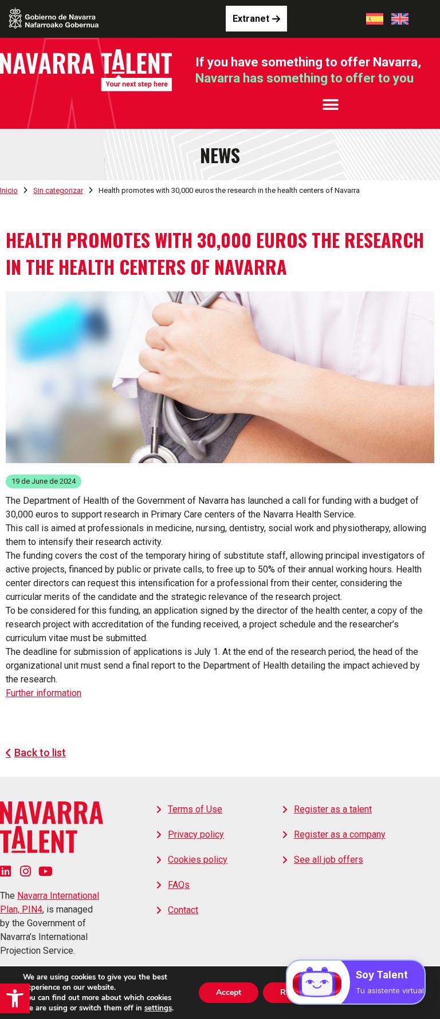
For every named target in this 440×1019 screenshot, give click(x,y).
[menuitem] (374, 18)
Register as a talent (333, 809)
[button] (15, 998)
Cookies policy (197, 859)
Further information (43, 693)
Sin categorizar (58, 190)
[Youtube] (46, 871)
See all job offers (328, 859)
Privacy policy (196, 834)
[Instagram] (25, 871)
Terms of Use (195, 809)
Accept (228, 992)
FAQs (179, 884)
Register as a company (340, 834)
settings (158, 1008)
